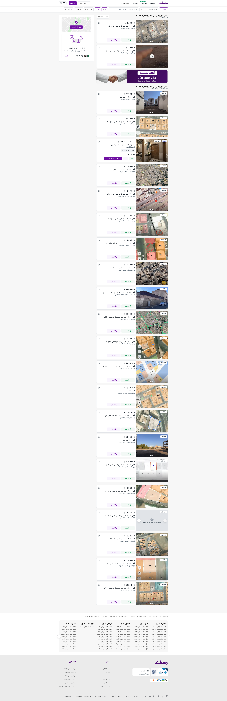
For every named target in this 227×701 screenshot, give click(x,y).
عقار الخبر (107, 682)
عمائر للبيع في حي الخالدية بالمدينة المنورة (68, 627)
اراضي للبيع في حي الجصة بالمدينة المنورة (104, 629)
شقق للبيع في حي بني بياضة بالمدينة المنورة (122, 642)
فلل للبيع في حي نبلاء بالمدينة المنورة (140, 649)
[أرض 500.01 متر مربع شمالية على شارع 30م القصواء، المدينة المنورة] (152, 333)
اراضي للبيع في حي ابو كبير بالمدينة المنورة (104, 627)
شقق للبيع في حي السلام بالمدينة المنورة (122, 637)
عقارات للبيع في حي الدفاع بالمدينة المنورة (158, 629)
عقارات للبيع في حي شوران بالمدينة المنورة (158, 644)
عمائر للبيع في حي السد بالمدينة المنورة (68, 629)
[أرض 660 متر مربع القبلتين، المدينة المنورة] (152, 456)
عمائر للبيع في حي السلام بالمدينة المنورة (68, 632)
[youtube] (150, 696)
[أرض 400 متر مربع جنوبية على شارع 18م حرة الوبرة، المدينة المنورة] (152, 136)
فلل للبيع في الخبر (70, 682)
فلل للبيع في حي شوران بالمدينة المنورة (140, 647)
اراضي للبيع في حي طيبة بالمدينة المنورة (104, 642)
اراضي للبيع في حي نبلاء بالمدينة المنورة (104, 649)
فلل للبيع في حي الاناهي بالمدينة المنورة (140, 627)
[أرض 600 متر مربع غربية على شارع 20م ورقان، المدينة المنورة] (152, 42)
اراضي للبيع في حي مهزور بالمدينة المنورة (104, 647)
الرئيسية (165, 616)
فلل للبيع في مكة (70, 675)
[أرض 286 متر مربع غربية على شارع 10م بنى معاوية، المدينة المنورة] (152, 235)
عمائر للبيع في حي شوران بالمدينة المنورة (68, 647)
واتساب (126, 39)
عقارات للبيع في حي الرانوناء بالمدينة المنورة (158, 632)
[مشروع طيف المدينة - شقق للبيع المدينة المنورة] (152, 161)
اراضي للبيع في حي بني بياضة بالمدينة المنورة (104, 639)
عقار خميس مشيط (104, 686)
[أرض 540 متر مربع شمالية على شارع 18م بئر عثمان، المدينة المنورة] (152, 481)
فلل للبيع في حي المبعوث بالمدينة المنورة (140, 637)
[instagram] (167, 696)
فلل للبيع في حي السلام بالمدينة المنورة (140, 634)
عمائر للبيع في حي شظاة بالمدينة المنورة (68, 644)
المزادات (144, 3)
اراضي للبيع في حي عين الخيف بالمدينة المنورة (104, 644)
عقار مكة (107, 675)
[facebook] (158, 696)
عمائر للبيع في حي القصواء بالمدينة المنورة (68, 637)
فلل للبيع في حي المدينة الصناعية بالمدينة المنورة (140, 639)
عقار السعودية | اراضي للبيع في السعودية (149, 616)
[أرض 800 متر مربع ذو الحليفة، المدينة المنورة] (152, 407)
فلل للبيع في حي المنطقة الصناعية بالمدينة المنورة (140, 642)
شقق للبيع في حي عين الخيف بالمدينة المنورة (122, 647)
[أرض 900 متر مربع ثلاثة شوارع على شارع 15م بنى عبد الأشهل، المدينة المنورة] (152, 309)
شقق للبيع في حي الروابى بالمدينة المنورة (122, 634)
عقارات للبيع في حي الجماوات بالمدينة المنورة (158, 627)
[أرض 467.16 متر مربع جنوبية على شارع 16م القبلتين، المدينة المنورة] (152, 507)
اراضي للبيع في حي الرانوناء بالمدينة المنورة (104, 637)
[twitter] (146, 696)
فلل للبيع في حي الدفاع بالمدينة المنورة (140, 629)
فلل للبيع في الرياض (70, 668)
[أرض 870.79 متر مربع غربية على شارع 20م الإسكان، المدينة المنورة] (152, 555)
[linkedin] (154, 696)
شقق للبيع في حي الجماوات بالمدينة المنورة (122, 627)
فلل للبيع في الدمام (70, 679)
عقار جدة (107, 672)
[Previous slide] (168, 636)
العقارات (164, 9)
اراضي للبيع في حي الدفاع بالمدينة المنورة (104, 634)
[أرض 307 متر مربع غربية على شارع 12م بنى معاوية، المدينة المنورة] (152, 284)
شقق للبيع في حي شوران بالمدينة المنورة (122, 644)
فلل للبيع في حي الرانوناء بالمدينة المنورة (140, 632)
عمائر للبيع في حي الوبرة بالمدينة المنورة (68, 639)
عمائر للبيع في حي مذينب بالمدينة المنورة (68, 649)
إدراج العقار (82, 3)
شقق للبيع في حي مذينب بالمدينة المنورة (122, 649)
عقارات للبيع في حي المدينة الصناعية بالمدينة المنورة (158, 639)
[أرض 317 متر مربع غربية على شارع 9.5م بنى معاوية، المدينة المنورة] (152, 210)
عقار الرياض (106, 668)
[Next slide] (59, 636)
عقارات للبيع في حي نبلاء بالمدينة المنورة (158, 649)
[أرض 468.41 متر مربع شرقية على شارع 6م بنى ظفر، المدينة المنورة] (152, 432)
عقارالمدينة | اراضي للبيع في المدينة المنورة (122, 616)
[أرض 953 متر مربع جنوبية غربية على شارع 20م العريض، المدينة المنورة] (152, 382)
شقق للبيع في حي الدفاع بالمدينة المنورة (122, 629)
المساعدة (126, 3)
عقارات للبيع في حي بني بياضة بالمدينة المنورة (158, 642)
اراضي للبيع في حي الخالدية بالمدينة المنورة (104, 632)
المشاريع (135, 3)
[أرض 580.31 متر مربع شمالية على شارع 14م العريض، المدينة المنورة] (152, 604)
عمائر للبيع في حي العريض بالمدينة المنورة (68, 634)
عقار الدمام (106, 679)
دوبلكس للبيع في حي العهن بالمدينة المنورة (86, 627)
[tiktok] (163, 696)
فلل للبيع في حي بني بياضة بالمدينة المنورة (140, 644)
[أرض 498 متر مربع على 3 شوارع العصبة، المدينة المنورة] (152, 186)
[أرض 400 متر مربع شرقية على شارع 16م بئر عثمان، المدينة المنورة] (152, 580)
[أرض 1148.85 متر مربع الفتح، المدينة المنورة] (152, 113)
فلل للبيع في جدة (70, 672)
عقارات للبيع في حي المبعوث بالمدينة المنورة (158, 637)
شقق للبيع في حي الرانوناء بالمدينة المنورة (122, 632)
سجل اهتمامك (113, 158)
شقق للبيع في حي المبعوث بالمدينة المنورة (122, 639)
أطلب (66, 56)
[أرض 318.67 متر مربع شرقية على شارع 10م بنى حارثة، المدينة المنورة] (152, 358)
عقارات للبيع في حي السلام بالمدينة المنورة (158, 634)
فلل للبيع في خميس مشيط (67, 686)
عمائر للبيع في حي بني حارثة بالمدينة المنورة (68, 642)
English (66, 696)
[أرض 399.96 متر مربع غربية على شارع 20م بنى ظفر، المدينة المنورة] (152, 259)
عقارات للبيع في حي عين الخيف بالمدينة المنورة (158, 647)
